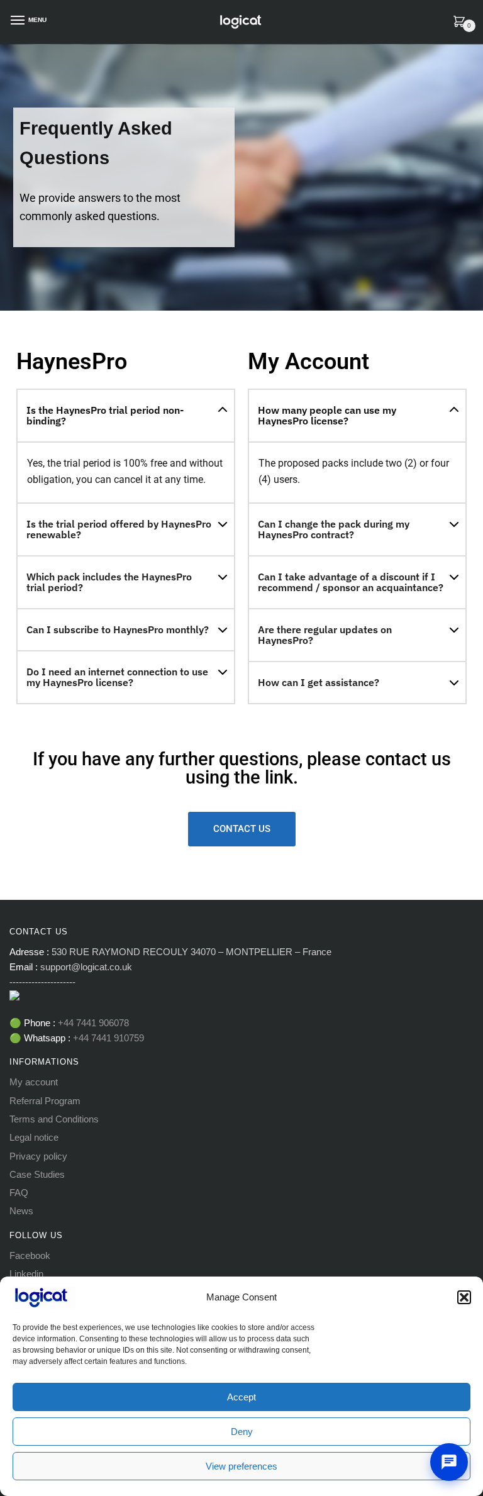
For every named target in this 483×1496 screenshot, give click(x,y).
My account (33, 1082)
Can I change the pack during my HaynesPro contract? (333, 529)
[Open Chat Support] (449, 1462)
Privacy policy (38, 1156)
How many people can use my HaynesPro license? (327, 415)
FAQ (18, 1192)
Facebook (29, 1255)
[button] (464, 1297)
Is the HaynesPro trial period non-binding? (105, 415)
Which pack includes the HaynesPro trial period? (109, 582)
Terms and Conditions (54, 1119)
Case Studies (37, 1174)
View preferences (241, 1466)
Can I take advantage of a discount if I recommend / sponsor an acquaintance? (350, 582)
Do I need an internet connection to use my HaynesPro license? (117, 677)
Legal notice (33, 1137)
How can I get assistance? (318, 682)
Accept (241, 1397)
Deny (242, 1431)
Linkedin (26, 1273)
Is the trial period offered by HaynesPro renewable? (118, 529)
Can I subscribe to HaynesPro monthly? (117, 629)
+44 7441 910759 (107, 1038)
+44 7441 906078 (93, 1022)
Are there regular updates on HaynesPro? (325, 634)
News (21, 1210)
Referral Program (44, 1100)
